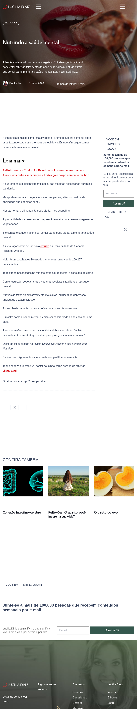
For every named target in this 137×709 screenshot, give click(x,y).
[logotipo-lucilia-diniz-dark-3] (16, 7)
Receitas (78, 692)
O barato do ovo (106, 512)
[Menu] (38, 7)
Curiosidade (80, 697)
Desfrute (78, 702)
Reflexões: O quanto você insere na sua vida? (67, 514)
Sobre (111, 702)
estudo (44, 246)
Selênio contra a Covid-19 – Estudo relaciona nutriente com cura (43, 170)
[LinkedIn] (116, 239)
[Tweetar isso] (15, 407)
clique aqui (10, 370)
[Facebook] (116, 229)
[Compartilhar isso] (7, 407)
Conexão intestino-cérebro (22, 512)
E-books (112, 697)
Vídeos (111, 692)
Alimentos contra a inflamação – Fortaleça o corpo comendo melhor (46, 175)
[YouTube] (106, 239)
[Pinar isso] (31, 407)
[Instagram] (106, 229)
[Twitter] (125, 229)
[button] (131, 7)
